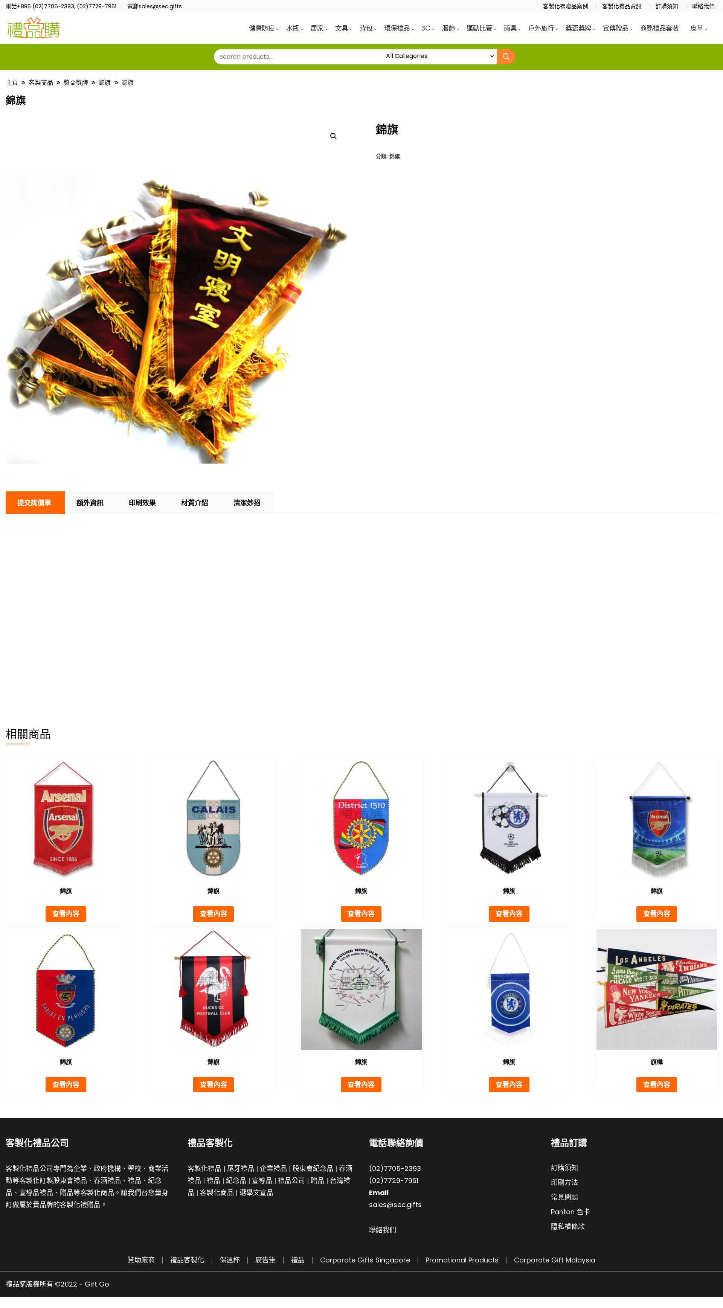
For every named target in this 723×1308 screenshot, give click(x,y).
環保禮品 (397, 28)
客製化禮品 (204, 1168)
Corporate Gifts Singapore (365, 1260)
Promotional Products (462, 1260)
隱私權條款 (568, 1226)
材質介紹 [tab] (194, 503)
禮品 (213, 1180)
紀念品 (236, 1180)
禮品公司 (291, 1180)
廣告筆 (265, 1260)
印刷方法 (564, 1182)
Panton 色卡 (570, 1212)
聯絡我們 (703, 6)
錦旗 (394, 156)
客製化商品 (217, 1192)
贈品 (317, 1180)
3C (425, 28)
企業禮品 (273, 1168)
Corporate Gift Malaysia (554, 1260)
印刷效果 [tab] (142, 503)
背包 (366, 28)
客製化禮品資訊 (622, 6)
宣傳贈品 (615, 28)
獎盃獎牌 (578, 28)
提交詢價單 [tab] (34, 503)
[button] (333, 136)
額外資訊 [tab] (90, 503)
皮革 (696, 28)
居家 (317, 28)
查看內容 (65, 913)
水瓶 (292, 28)
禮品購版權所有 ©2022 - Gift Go (57, 1284)
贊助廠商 (141, 1260)
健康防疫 (262, 28)
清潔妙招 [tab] (247, 503)
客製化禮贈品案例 (565, 6)
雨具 (510, 28)
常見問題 (564, 1197)
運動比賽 (479, 28)
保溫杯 (230, 1260)
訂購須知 (667, 6)
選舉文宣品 (256, 1192)
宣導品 (262, 1180)
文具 (341, 28)
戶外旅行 (541, 28)
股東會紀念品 (313, 1168)
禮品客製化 (187, 1260)
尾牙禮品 (240, 1168)
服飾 (448, 28)
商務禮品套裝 (659, 28)
